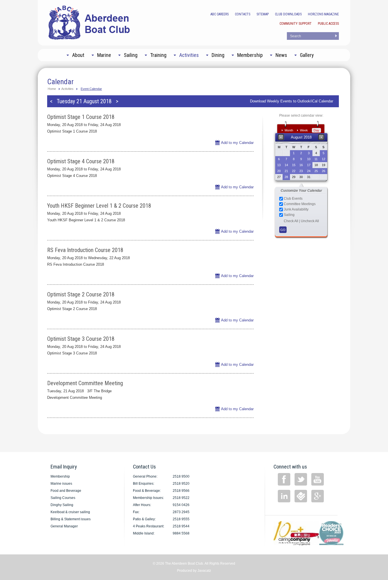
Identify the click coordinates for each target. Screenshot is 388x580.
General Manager (64, 526)
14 (286, 165)
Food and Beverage (66, 491)
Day (316, 130)
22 (293, 171)
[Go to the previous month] (281, 137)
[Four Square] (301, 496)
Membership (60, 476)
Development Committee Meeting (85, 383)
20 (279, 171)
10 (308, 159)
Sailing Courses (63, 498)
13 (279, 165)
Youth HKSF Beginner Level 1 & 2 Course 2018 (99, 205)
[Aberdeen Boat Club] (89, 22)
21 (286, 171)
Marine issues (61, 484)
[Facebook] (284, 479)
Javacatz (204, 571)
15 (293, 165)
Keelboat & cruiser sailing (70, 512)
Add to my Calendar (237, 143)
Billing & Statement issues (71, 519)
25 (316, 171)
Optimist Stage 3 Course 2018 (80, 338)
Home (52, 88)
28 (286, 177)
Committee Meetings (299, 204)
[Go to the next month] (321, 137)
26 (323, 171)
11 (316, 159)
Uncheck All (310, 221)
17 (308, 165)
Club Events (293, 199)
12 (323, 159)
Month (289, 130)
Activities (67, 88)
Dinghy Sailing (62, 505)
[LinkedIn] (284, 496)
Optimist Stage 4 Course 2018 (80, 161)
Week (304, 130)
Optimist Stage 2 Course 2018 (80, 294)
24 (308, 171)
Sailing (289, 215)
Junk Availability (295, 209)
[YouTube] (317, 479)
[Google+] (317, 496)
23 (301, 171)
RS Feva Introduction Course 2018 (85, 250)
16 (301, 165)
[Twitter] (301, 479)
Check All (291, 221)
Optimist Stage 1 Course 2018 (80, 116)
